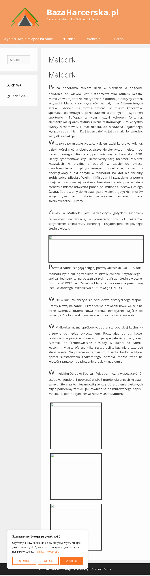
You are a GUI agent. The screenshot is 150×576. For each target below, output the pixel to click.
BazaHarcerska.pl (83, 12)
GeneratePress (101, 569)
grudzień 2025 (17, 96)
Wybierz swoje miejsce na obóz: (28, 39)
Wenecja (93, 39)
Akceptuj (71, 560)
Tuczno (118, 39)
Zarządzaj (24, 560)
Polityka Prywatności (47, 551)
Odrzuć (48, 560)
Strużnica (68, 39)
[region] (47, 549)
